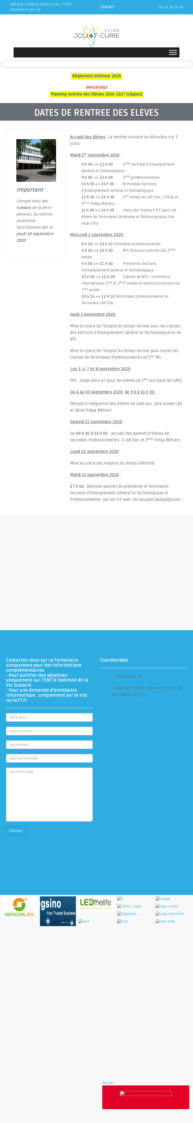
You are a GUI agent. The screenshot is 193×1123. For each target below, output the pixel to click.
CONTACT (107, 7)
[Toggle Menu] (173, 52)
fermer (108, 1083)
